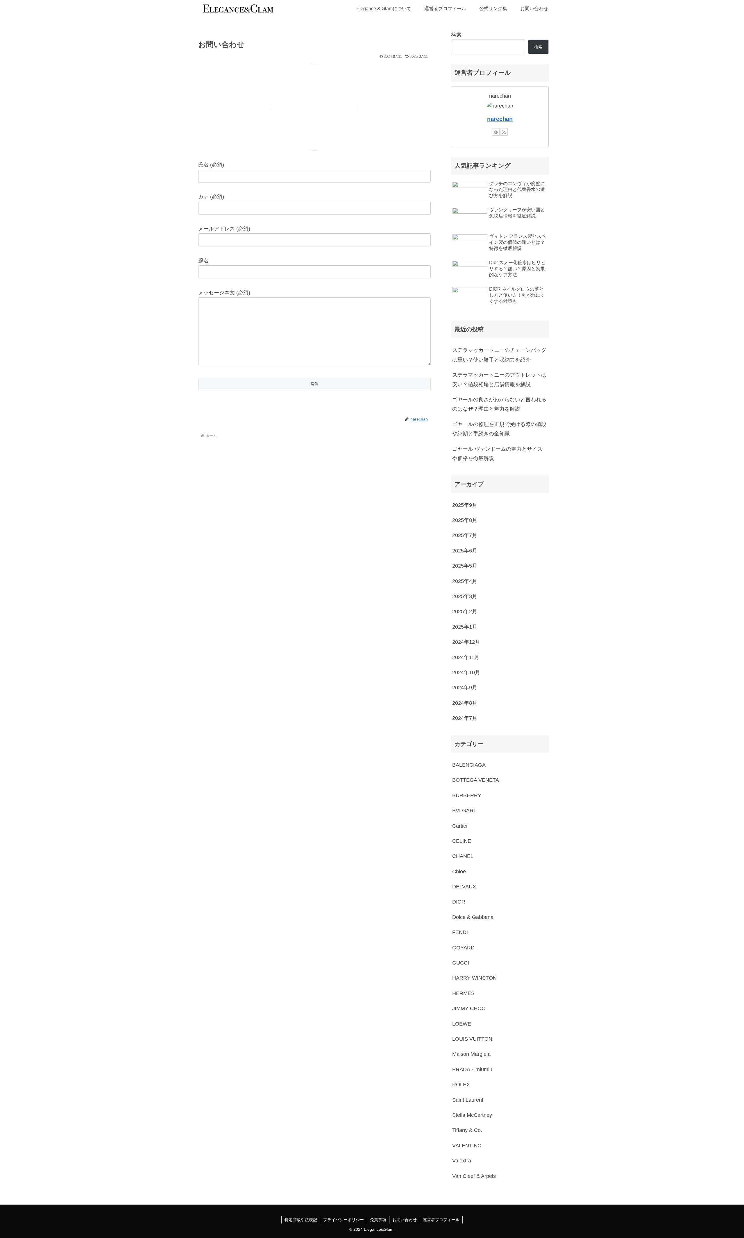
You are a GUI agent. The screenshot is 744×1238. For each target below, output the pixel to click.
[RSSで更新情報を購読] (504, 132)
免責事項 (378, 1219)
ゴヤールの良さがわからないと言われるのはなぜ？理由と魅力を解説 (499, 404)
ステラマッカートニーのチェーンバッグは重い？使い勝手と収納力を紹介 (499, 354)
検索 (456, 35)
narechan (500, 119)
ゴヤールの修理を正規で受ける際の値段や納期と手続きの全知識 (499, 428)
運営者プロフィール (441, 1219)
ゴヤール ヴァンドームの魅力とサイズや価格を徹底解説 (497, 453)
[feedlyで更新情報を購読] (496, 132)
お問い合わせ (404, 1219)
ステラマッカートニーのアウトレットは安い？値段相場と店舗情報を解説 (499, 379)
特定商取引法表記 (301, 1219)
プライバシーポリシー (343, 1219)
